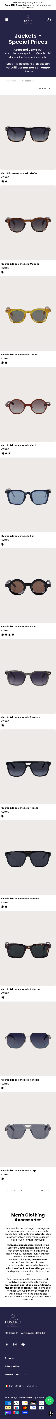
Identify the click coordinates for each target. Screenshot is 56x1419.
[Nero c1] (2, 816)
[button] (7, 19)
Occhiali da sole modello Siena (18, 626)
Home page (10, 81)
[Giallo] (2, 362)
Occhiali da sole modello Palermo (20, 989)
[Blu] (6, 181)
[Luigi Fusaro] (28, 19)
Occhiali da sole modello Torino (19, 355)
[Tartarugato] (6, 906)
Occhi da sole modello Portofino (19, 173)
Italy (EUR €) (15, 1386)
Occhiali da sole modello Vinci (18, 445)
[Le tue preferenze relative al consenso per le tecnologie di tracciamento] (5, 1413)
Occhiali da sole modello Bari (18, 536)
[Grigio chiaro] (2, 1178)
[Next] (48, 1190)
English (30, 1386)
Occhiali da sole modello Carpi (18, 1170)
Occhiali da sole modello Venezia (20, 1080)
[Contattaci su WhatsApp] (49, 1400)
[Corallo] (2, 453)
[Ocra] (9, 634)
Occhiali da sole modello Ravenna (20, 717)
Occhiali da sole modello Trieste (19, 808)
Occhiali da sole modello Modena (20, 264)
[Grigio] (2, 725)
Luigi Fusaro (18, 1397)
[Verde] (6, 453)
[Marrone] (2, 272)
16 (42, 1190)
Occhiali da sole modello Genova (20, 899)
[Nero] (2, 181)
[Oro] (2, 1088)
